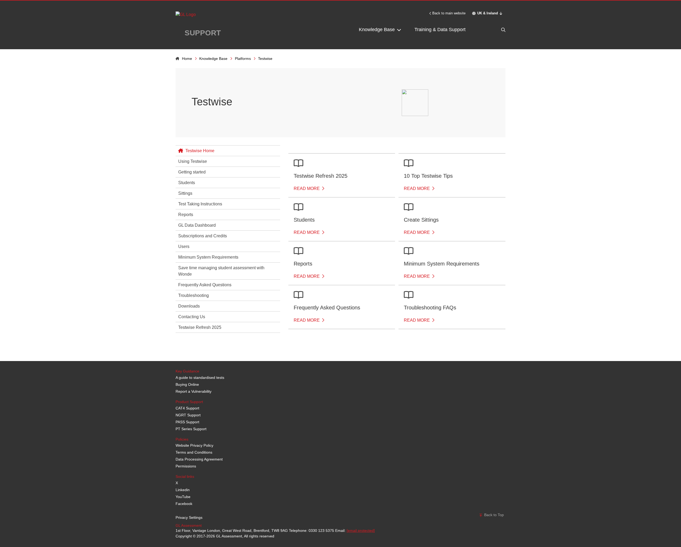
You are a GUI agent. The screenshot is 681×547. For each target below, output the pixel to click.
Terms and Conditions (194, 452)
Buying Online (187, 384)
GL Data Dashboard (197, 225)
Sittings (185, 193)
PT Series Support (191, 429)
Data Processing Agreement (199, 459)
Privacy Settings (189, 517)
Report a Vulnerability (193, 391)
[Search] (492, 29)
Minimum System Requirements (208, 257)
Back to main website (449, 13)
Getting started (192, 172)
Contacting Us (191, 316)
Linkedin (183, 490)
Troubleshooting (193, 295)
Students (186, 182)
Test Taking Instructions (200, 204)
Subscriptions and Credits (202, 236)
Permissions (186, 466)
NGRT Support (188, 415)
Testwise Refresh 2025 (199, 327)
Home (187, 58)
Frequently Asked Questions (204, 285)
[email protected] (361, 530)
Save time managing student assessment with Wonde (221, 271)
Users (183, 246)
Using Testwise (192, 161)
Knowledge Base (377, 29)
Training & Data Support (440, 29)
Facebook (184, 504)
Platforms (243, 58)
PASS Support (187, 422)
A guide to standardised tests (200, 377)
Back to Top (493, 515)
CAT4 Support (187, 408)
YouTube (183, 497)
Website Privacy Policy (194, 445)
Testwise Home (199, 150)
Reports (185, 214)
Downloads (189, 306)
